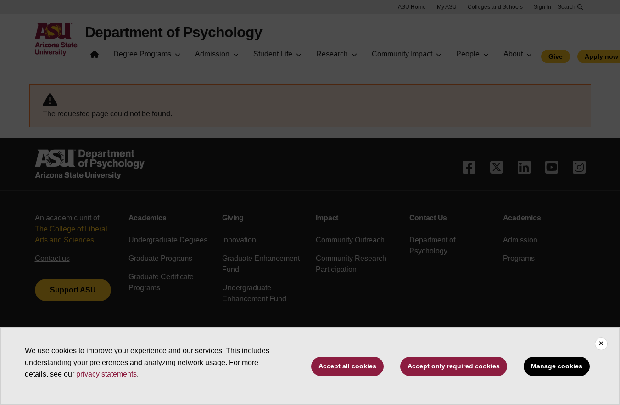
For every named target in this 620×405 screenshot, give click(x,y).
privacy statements (106, 374)
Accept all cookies (347, 366)
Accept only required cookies (454, 366)
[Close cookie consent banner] (601, 344)
